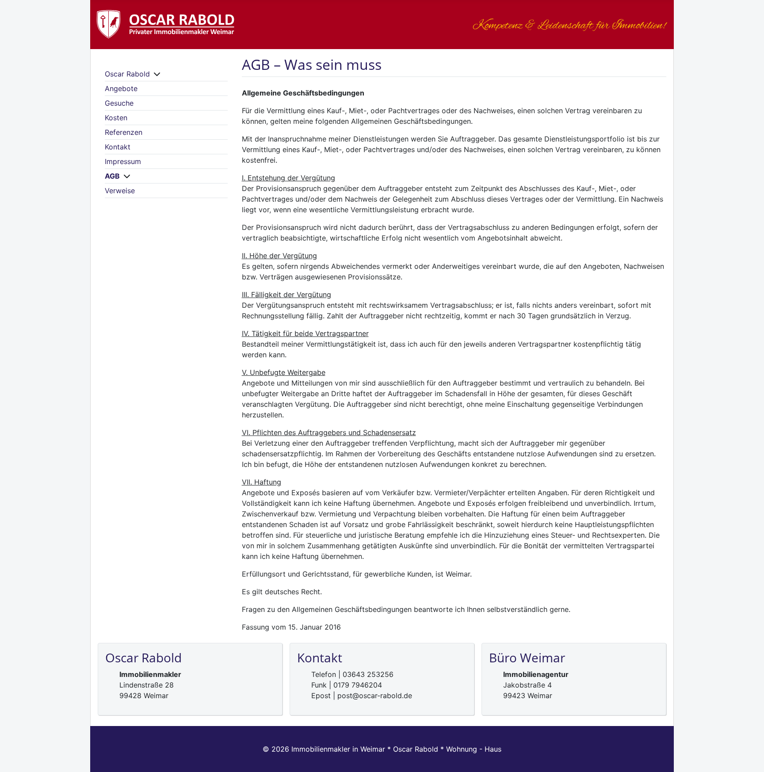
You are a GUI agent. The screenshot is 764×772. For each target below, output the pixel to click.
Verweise (120, 190)
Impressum (123, 161)
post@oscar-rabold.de (374, 695)
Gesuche (119, 103)
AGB (112, 176)
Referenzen (123, 132)
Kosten (116, 117)
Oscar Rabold (127, 73)
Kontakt (117, 146)
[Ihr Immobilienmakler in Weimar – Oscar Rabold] (186, 22)
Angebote (121, 88)
